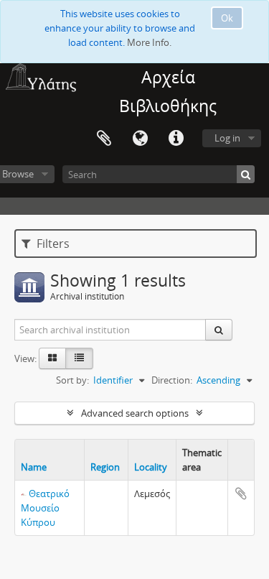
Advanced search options (135, 413)
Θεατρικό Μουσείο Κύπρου (45, 508)
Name (34, 466)
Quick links (176, 139)
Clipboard (104, 139)
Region (105, 466)
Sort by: (72, 380)
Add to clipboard (241, 493)
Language (140, 139)
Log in (227, 137)
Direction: (171, 380)
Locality (150, 466)
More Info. (149, 42)
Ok (227, 17)
